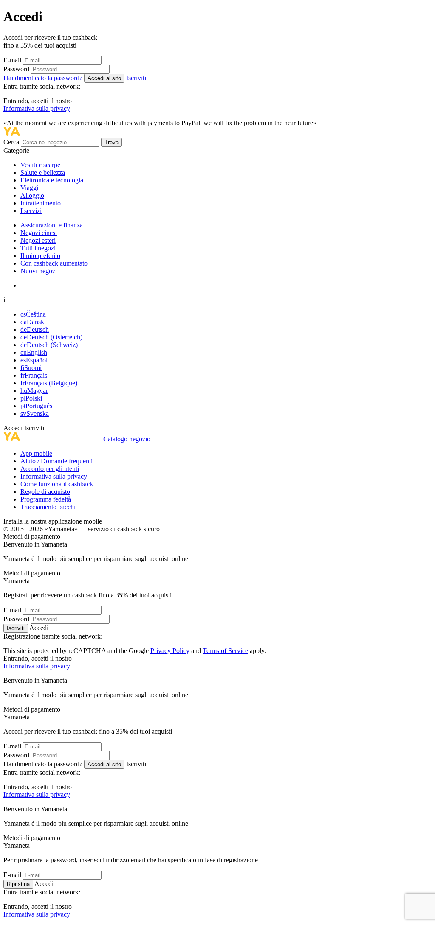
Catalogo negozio (126, 439)
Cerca (12, 142)
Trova (112, 142)
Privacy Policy (169, 650)
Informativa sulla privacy (36, 108)
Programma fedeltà (45, 499)
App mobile (36, 453)
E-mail (12, 60)
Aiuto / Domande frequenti (56, 461)
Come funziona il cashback (56, 484)
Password (16, 69)
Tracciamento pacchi (48, 506)
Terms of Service (225, 650)
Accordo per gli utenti (49, 468)
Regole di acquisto (45, 491)
